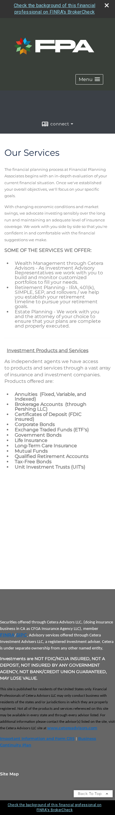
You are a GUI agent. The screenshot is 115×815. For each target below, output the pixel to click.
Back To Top (90, 793)
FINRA (7, 635)
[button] (89, 79)
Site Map (9, 774)
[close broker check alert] (106, 5)
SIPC (21, 635)
